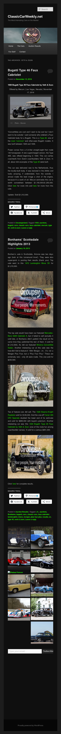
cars (16, 225)
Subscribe (48, 651)
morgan (27, 517)
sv (50, 517)
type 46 (11, 519)
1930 (37, 222)
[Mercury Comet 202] (42, 633)
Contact (22, 51)
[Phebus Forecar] (15, 572)
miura (20, 517)
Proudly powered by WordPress (30, 725)
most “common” (17, 140)
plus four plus (36, 517)
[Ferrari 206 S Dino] (19, 560)
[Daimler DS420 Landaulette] (19, 586)
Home (11, 46)
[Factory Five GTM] (42, 562)
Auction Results (35, 46)
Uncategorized (21, 222)
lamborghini (12, 517)
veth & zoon (15, 228)
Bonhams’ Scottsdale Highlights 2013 (23, 241)
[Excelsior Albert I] (19, 538)
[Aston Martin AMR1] (19, 609)
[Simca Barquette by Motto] (42, 585)
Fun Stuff (12, 51)
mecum (44, 225)
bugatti (10, 225)
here (14, 185)
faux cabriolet (35, 225)
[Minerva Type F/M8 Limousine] (42, 609)
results (45, 517)
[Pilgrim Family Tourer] (42, 538)
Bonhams (12, 514)
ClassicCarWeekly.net (25, 16)
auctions (43, 222)
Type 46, (43, 138)
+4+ (37, 511)
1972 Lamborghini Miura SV (37, 263)
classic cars (24, 225)
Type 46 (36, 161)
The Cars (20, 46)
